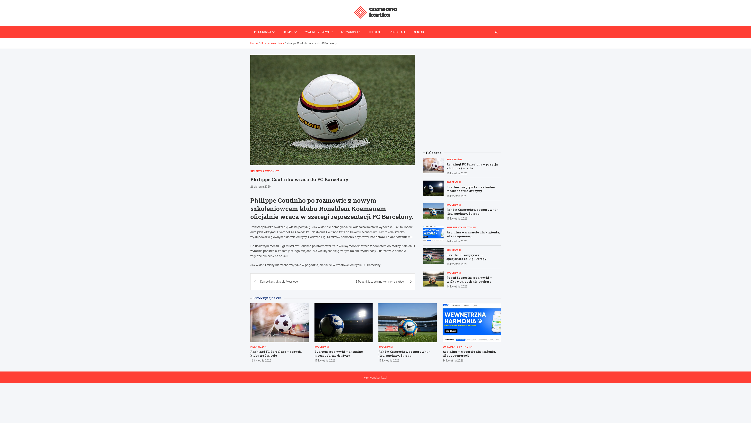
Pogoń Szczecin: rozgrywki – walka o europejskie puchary (469, 279)
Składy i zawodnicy (264, 171)
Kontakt (420, 32)
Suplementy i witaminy (461, 227)
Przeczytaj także (267, 298)
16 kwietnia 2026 (456, 173)
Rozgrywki (453, 182)
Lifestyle (375, 32)
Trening (287, 32)
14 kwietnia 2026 (456, 241)
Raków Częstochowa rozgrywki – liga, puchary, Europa (472, 211)
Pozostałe (398, 32)
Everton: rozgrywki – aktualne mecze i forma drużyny (470, 189)
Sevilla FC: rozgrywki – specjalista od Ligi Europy (466, 257)
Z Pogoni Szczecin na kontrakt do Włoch (380, 281)
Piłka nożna (262, 32)
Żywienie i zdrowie (317, 32)
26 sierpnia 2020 (260, 186)
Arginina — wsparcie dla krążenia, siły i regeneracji (473, 234)
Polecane (434, 152)
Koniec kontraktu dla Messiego (279, 281)
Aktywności (349, 32)
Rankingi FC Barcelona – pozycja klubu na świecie (472, 166)
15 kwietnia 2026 (456, 196)
